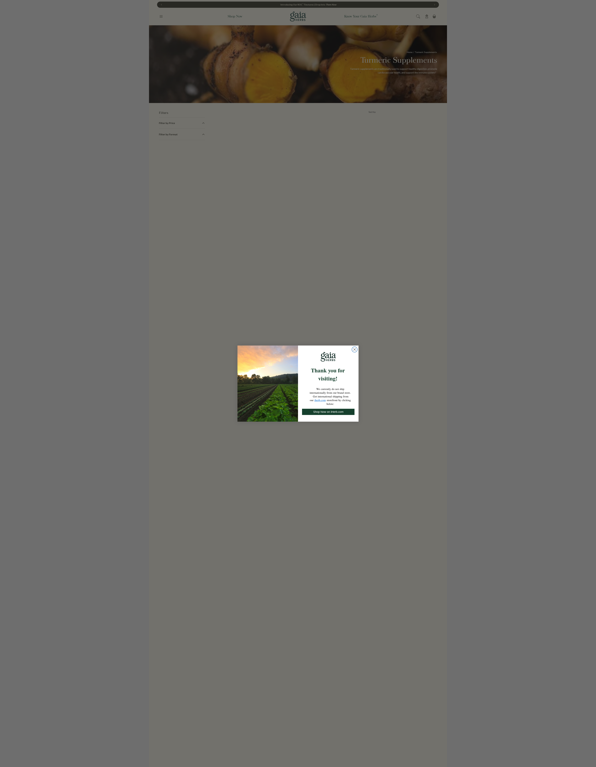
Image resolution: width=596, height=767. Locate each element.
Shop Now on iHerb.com (328, 411)
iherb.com (320, 400)
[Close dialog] (354, 349)
